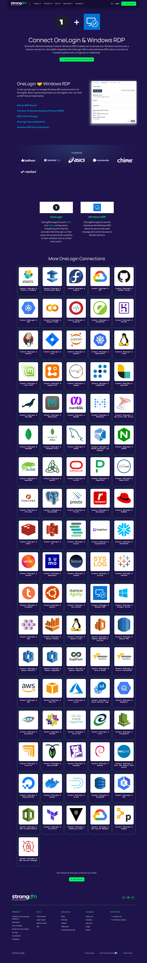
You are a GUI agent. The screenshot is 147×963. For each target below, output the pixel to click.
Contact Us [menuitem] (117, 916)
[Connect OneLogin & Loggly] (76, 376)
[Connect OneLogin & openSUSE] (28, 471)
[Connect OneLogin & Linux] (124, 344)
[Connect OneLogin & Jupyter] (76, 344)
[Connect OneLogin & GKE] (28, 312)
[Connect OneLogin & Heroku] (124, 312)
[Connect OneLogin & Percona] (28, 502)
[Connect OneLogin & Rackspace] (100, 502)
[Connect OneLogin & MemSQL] (76, 407)
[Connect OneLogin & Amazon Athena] (52, 629)
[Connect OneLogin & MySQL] (76, 439)
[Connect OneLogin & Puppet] (124, 819)
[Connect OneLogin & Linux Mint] (28, 376)
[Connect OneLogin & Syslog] (100, 566)
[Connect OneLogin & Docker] (52, 787)
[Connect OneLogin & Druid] (76, 787)
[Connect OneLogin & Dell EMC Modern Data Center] (124, 756)
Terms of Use (127, 953)
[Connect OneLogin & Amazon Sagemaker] (52, 661)
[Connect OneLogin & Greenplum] (100, 312)
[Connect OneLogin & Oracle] (76, 471)
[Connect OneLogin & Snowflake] (124, 534)
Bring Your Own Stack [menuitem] (20, 929)
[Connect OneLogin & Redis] (28, 534)
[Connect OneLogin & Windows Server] (124, 597)
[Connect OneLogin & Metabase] (100, 407)
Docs (57, 4)
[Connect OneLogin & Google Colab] (52, 312)
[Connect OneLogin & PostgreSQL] (52, 502)
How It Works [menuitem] (17, 926)
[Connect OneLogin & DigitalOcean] (28, 787)
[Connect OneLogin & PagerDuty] (100, 471)
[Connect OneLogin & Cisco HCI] (76, 724)
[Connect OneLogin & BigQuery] (124, 692)
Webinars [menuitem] (65, 926)
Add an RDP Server (27, 105)
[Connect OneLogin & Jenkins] (28, 344)
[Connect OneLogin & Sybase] (76, 566)
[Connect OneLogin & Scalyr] (76, 534)
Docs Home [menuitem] (41, 916)
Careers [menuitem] (89, 920)
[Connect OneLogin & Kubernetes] (100, 344)
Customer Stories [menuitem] (68, 930)
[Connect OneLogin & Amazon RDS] (124, 629)
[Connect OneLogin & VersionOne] (76, 597)
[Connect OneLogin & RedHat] (124, 502)
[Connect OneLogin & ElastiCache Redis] (52, 281)
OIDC (68, 222)
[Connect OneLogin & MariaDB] (28, 407)
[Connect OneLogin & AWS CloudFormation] (28, 819)
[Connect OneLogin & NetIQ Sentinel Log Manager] (100, 439)
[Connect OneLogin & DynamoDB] (100, 787)
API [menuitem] (38, 926)
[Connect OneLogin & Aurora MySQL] (100, 661)
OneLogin (56, 217)
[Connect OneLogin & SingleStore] (100, 534)
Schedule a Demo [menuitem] (119, 920)
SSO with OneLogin (27, 116)
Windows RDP (97, 217)
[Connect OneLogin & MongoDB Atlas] (52, 439)
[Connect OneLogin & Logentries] (52, 376)
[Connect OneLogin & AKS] (28, 629)
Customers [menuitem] (16, 936)
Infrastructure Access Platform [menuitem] (20, 917)
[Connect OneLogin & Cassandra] (28, 724)
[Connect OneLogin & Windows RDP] (100, 597)
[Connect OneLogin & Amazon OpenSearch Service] (100, 629)
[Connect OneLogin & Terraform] (52, 819)
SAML (51, 225)
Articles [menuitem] (64, 920)
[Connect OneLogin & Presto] (76, 502)
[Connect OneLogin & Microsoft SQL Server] (124, 407)
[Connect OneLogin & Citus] (100, 724)
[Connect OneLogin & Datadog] (76, 756)
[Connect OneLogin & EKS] (124, 787)
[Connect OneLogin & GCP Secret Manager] (100, 819)
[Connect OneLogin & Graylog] (76, 312)
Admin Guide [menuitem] (42, 923)
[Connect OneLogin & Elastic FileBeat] (28, 281)
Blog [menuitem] (63, 916)
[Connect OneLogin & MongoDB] (28, 439)
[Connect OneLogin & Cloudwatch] (124, 724)
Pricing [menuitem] (15, 932)
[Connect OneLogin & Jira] (52, 344)
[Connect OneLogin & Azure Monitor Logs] (100, 692)
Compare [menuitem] (15, 939)
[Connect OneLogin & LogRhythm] (100, 376)
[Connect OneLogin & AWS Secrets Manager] (28, 851)
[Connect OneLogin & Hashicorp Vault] (76, 819)
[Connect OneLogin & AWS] (28, 692)
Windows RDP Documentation (33, 127)
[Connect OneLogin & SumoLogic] (52, 566)
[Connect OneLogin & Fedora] (76, 281)
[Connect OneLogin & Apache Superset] (76, 661)
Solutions (47, 4)
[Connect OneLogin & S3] (52, 534)
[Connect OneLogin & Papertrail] (124, 471)
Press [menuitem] (88, 930)
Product (36, 4)
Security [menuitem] (89, 923)
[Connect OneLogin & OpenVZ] (52, 471)
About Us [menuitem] (89, 916)
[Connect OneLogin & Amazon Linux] (76, 629)
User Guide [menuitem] (41, 920)
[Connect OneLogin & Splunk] (28, 566)
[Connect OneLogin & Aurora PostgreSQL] (124, 661)
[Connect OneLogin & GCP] (100, 281)
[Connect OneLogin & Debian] (100, 756)
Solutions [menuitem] (16, 922)
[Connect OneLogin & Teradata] (28, 597)
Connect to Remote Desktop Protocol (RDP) (40, 110)
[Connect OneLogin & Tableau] (124, 566)
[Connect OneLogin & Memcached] (52, 407)
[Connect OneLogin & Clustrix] (28, 756)
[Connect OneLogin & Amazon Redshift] (28, 661)
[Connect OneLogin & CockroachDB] (52, 756)
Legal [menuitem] (88, 926)
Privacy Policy (89, 953)
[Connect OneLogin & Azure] (76, 692)
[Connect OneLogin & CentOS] (52, 724)
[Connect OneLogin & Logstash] (124, 376)
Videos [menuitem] (64, 923)
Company (78, 4)
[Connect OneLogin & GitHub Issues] (124, 281)
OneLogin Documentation (31, 121)
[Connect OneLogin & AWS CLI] (52, 692)
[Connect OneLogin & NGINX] (124, 439)
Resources (67, 4)
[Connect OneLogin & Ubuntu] (52, 597)
